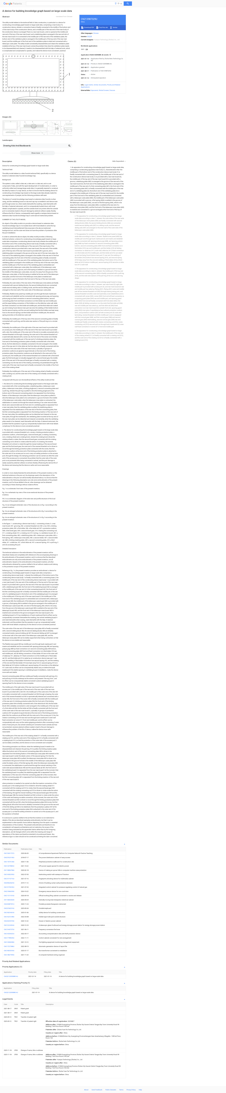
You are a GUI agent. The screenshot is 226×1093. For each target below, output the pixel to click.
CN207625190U (9, 857)
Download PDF (89, 27)
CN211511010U (9, 895)
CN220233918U (9, 921)
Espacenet (94, 90)
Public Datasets (110, 1090)
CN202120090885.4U (11, 976)
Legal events (88, 85)
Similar (114, 27)
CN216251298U (9, 917)
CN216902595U (9, 874)
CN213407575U (9, 929)
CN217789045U (9, 938)
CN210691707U (9, 853)
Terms (121, 1090)
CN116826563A (9, 900)
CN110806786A (9, 870)
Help (140, 1090)
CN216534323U (9, 934)
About (86, 1090)
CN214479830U (9, 866)
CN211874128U (9, 862)
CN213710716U (9, 879)
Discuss (112, 90)
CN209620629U (9, 883)
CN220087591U (9, 904)
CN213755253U (9, 887)
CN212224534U (9, 925)
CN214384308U (9, 942)
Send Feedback (97, 1090)
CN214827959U (9, 955)
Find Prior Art (103, 27)
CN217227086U (9, 946)
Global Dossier (104, 90)
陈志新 (89, 36)
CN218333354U (9, 950)
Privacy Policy (131, 1090)
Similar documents (100, 85)
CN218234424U (9, 912)
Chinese (96, 33)
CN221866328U (9, 891)
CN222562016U (9, 908)
